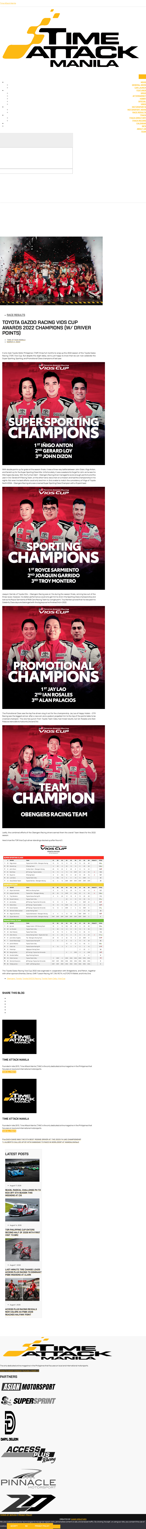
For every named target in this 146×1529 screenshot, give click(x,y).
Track (143, 115)
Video (143, 104)
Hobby (143, 98)
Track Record (139, 120)
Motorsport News (137, 109)
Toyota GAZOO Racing (31, 978)
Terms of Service (8, 1515)
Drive (143, 93)
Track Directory (137, 118)
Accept (14, 1526)
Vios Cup (61, 978)
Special (142, 101)
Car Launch (140, 87)
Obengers (11, 978)
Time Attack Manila (8, 3)
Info (144, 126)
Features (141, 90)
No (26, 1526)
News (143, 82)
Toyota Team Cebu (49, 978)
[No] (56, 1527)
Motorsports (139, 107)
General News (139, 85)
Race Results (139, 112)
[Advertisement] (73, 219)
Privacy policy (42, 1526)
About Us (141, 129)
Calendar (141, 123)
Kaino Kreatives (78, 1519)
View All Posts (9, 1072)
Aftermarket (139, 96)
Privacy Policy (25, 1515)
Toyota (19, 978)
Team (143, 131)
